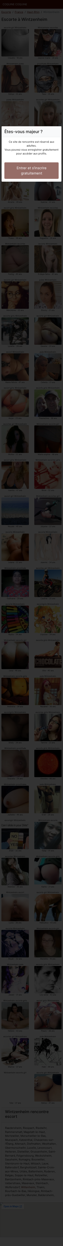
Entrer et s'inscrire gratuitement (32, 170)
